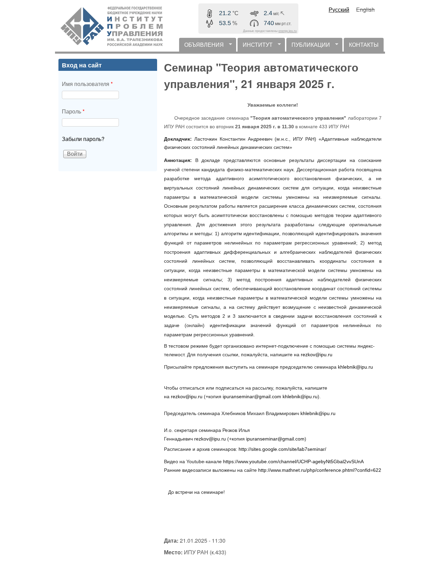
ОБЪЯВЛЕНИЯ (201, 46)
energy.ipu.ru (287, 31)
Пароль (73, 111)
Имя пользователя (87, 84)
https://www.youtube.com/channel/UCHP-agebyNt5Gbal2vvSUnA (293, 461)
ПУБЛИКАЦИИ (308, 46)
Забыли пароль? (83, 139)
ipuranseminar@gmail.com (252, 396)
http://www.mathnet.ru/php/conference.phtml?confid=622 (319, 470)
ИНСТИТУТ (255, 46)
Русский (339, 9)
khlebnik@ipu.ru (355, 367)
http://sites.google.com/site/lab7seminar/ (282, 449)
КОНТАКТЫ (363, 44)
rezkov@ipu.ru (316, 354)
